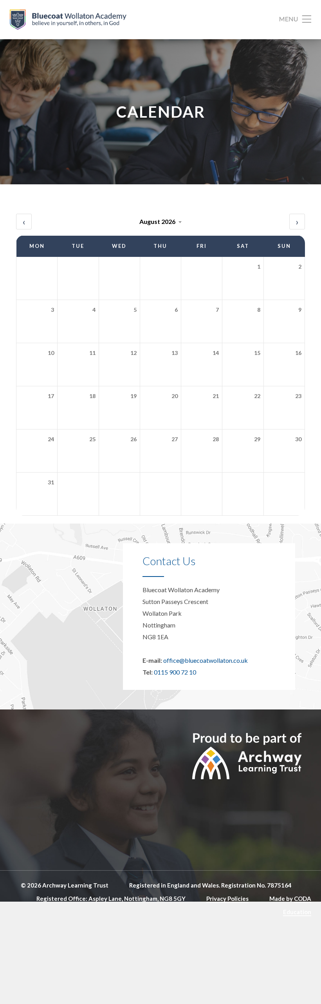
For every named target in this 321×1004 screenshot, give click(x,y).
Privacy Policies (227, 898)
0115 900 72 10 (175, 672)
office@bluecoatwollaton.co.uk (205, 660)
